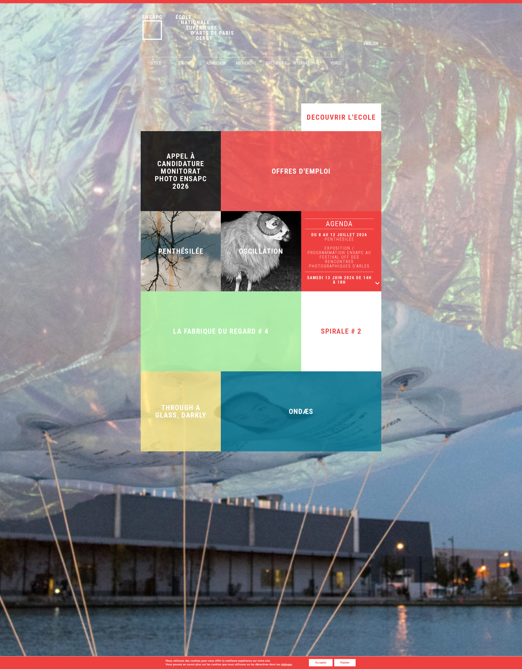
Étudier (186, 63)
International (306, 63)
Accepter (320, 663)
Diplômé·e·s (276, 63)
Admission (216, 63)
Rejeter (344, 663)
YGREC (336, 63)
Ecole (155, 63)
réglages (286, 664)
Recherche (246, 63)
